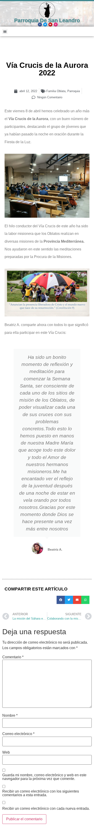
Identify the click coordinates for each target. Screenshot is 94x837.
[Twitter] (45, 24)
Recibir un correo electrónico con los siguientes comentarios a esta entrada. (40, 793)
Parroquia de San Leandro (47, 20)
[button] (5, 31)
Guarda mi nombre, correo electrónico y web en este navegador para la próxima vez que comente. (44, 777)
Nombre (10, 715)
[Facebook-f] (40, 24)
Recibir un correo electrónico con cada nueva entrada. (46, 808)
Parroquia (73, 91)
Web (6, 752)
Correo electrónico (18, 734)
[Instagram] (56, 24)
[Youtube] (50, 24)
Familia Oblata (55, 91)
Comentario (13, 657)
